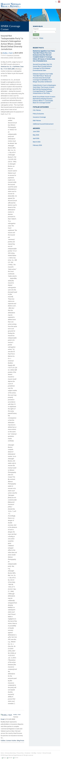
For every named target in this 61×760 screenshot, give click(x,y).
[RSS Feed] (41, 38)
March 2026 (36, 142)
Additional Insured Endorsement (43, 124)
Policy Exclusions (38, 114)
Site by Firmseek (47, 753)
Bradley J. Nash (8, 53)
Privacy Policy (20, 753)
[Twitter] (15, 757)
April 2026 (36, 138)
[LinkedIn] (9, 757)
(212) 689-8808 (10, 719)
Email (2, 719)
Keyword (35, 29)
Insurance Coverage (13, 55)
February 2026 (37, 145)
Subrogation (17, 57)
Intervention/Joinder (7, 57)
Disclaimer (27, 753)
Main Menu (59, 2)
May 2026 (36, 135)
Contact (39, 753)
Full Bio (3, 740)
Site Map (34, 753)
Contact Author (11, 740)
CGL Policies (37, 110)
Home (2, 753)
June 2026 (36, 131)
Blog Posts (20, 740)
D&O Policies (37, 120)
